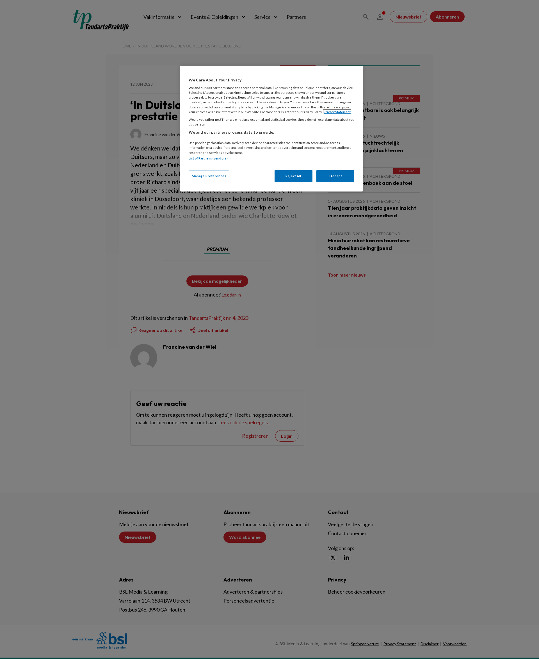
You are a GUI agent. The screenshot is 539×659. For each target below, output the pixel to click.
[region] (271, 128)
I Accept (335, 176)
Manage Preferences (209, 176)
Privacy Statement (337, 112)
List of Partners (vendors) (208, 158)
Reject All (293, 176)
